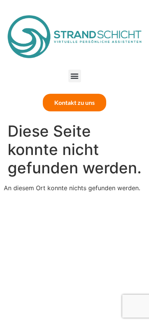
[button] (74, 76)
